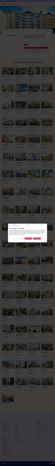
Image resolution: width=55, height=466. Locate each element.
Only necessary (28, 238)
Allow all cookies (36, 238)
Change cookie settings (19, 238)
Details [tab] (27, 224)
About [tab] (40, 224)
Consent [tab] (14, 224)
